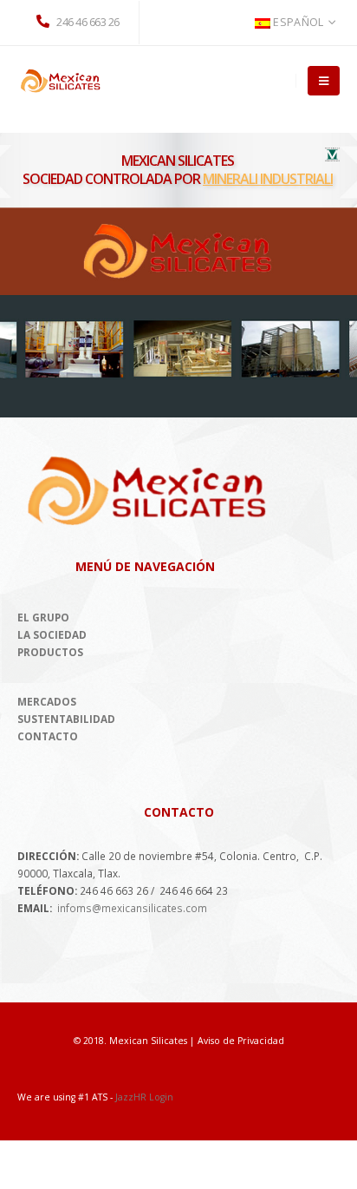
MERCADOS (46, 701)
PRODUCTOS (50, 652)
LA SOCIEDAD (52, 634)
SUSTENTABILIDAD (66, 719)
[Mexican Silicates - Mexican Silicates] (60, 80)
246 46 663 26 (87, 22)
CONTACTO (47, 736)
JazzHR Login (144, 1097)
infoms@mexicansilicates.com (132, 908)
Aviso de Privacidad (241, 1041)
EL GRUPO (43, 617)
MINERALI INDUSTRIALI (268, 178)
